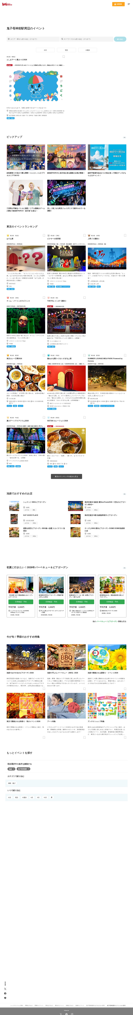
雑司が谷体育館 (57, 111)
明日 (66, 50)
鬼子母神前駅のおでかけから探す (95, 1005)
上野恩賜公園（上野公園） (97, 281)
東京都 (8, 56)
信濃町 (112, 401)
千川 (27, 115)
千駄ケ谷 (121, 401)
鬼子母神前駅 (22, 769)
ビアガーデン (113, 621)
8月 (32, 797)
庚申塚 (31, 115)
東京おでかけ (49, 1005)
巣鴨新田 (44, 115)
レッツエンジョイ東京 (17, 1005)
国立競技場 (93, 401)
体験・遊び (11, 783)
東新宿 (11, 401)
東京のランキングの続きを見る (66, 476)
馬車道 (65, 406)
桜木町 (52, 406)
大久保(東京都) (39, 401)
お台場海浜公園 (54, 344)
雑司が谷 (18, 115)
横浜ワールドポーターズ (56, 403)
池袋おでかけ (69, 1005)
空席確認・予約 (21, 602)
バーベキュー (101, 621)
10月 (45, 797)
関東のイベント (39, 1005)
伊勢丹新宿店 (53, 461)
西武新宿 (20, 401)
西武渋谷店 (12, 283)
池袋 (23, 115)
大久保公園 (12, 398)
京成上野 (92, 284)
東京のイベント (59, 1005)
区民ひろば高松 (47, 112)
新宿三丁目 (60, 463)
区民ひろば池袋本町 (36, 112)
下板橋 (36, 115)
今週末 (88, 50)
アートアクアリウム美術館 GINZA (18, 461)
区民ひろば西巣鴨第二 (24, 112)
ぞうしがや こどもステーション (31, 111)
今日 (45, 50)
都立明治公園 (94, 398)
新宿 (29, 401)
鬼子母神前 (12, 115)
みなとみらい (58, 406)
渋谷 (10, 286)
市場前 (52, 284)
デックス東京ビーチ (55, 341)
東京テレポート (63, 344)
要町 (39, 115)
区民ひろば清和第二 (58, 112)
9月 (38, 797)
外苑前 (103, 401)
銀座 (10, 463)
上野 (97, 284)
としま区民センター (46, 111)
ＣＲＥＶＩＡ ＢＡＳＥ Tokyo (58, 281)
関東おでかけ (29, 1005)
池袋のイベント (79, 1005)
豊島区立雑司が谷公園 (15, 111)
